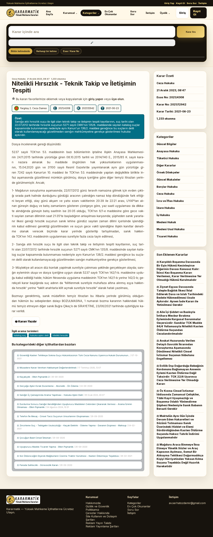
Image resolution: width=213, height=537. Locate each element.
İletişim (203, 3)
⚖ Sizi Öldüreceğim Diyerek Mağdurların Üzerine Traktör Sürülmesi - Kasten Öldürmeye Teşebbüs (74, 456)
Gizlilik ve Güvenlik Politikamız (97, 508)
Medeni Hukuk (166, 222)
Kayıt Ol (180, 3)
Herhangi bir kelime (46, 51)
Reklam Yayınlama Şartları (102, 526)
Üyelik (163, 12)
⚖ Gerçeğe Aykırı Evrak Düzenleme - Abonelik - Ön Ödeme (54, 386)
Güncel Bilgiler (167, 144)
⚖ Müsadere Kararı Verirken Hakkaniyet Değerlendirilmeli (59, 367)
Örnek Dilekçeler (168, 172)
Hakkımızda (93, 503)
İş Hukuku (163, 215)
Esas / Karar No (71, 51)
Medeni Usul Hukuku (171, 229)
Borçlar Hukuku (167, 186)
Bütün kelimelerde (20, 51)
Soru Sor (192, 3)
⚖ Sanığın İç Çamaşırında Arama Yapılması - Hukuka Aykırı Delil (61, 395)
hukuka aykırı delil (39, 335)
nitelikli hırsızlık (60, 335)
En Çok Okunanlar (111, 13)
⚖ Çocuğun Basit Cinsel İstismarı (41, 437)
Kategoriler (90, 12)
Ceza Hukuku (19, 79)
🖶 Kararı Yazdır (26, 321)
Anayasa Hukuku (168, 151)
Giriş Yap (169, 3)
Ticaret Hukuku (167, 236)
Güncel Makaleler (168, 179)
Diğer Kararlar (166, 165)
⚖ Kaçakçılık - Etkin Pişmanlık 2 (40, 376)
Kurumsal (69, 12)
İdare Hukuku (166, 208)
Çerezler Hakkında (97, 513)
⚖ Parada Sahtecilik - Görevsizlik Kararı (44, 465)
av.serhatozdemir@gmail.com (187, 503)
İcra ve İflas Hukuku (170, 201)
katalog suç (20, 335)
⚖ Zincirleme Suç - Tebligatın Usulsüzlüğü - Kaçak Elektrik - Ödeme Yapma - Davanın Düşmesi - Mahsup (76, 427)
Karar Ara (191, 32)
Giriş (182, 12)
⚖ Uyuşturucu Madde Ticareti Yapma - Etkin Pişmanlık (52, 446)
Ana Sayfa (49, 13)
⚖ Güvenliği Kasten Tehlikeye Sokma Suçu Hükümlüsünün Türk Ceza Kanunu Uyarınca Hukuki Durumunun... (77, 357)
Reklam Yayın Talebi (98, 523)
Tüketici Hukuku (168, 158)
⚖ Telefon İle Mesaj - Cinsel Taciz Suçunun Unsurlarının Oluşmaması (60, 416)
